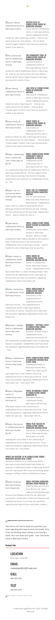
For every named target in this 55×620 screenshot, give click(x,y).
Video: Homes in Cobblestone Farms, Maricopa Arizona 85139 (36, 258)
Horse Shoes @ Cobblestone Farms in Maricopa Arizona (36, 123)
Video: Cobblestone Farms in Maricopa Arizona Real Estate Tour (37, 359)
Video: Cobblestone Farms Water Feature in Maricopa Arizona (38, 225)
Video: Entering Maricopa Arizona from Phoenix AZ (37, 482)
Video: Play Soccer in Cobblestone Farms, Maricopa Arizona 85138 (36, 425)
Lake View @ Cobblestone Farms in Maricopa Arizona (37, 90)
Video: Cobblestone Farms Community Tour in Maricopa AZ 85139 (37, 156)
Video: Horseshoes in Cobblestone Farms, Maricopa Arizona (35, 290)
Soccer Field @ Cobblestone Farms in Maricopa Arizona (36, 24)
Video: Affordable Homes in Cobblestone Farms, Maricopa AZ (37, 392)
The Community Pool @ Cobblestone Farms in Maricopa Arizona (36, 57)
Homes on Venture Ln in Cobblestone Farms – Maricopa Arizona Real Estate (26, 457)
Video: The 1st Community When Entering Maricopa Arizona (37, 192)
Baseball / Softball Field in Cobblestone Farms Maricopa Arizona (37, 327)
